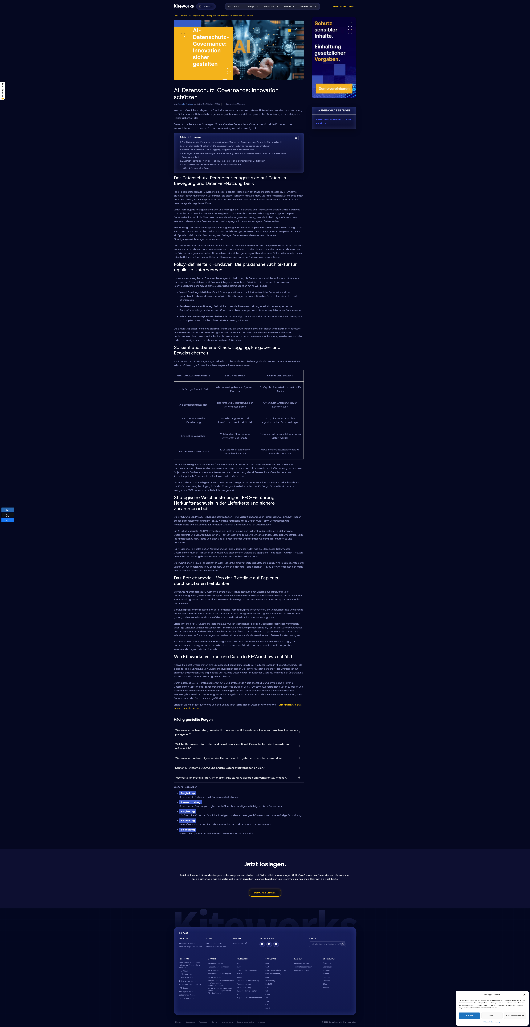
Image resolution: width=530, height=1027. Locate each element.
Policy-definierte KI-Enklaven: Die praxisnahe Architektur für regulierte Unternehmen (226, 145)
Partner (215, 1022)
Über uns (327, 963)
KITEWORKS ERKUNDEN (343, 6)
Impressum (262, 1022)
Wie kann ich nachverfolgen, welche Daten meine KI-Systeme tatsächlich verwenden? (228, 758)
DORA (267, 977)
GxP (266, 991)
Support (240, 977)
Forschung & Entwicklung (248, 981)
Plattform (232, 6)
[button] (524, 994)
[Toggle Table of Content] (295, 138)
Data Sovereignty (273, 974)
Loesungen (190, 1022)
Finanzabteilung (244, 984)
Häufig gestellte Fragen (198, 168)
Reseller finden (301, 963)
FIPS (267, 987)
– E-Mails (183, 971)
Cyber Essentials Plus (275, 970)
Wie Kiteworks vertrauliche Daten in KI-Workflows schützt (211, 164)
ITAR (267, 1001)
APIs (239, 963)
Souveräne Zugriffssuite (190, 985)
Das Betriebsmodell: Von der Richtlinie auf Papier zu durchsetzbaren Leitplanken (223, 160)
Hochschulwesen (214, 977)
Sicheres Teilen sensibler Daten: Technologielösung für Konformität (220, 991)
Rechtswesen (213, 970)
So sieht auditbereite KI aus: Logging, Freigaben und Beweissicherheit (218, 149)
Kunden (326, 974)
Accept (469, 1015)
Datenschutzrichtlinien (245, 1022)
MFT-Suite (183, 988)
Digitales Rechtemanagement (249, 998)
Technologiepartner (303, 967)
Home (176, 16)
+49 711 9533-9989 (214, 943)
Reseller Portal (240, 943)
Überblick (327, 967)
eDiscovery (270, 981)
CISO (239, 967)
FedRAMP (268, 984)
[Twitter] (269, 944)
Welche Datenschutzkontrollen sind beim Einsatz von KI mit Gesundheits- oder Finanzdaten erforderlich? (232, 746)
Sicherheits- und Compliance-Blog (192, 16)
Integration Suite (187, 981)
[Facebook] (276, 944)
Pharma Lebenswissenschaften (221, 981)
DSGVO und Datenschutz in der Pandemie (333, 121)
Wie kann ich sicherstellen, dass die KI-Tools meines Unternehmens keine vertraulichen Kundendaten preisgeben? (237, 732)
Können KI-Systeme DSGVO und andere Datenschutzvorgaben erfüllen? (219, 768)
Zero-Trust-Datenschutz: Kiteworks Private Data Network (190, 965)
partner (287, 6)
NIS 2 (267, 1005)
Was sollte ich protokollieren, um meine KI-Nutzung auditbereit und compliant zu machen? (231, 777)
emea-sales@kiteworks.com (190, 947)
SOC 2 (267, 1008)
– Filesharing (185, 974)
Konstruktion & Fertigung (219, 974)
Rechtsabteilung (244, 987)
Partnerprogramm (301, 970)
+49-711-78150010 (186, 943)
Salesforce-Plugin (187, 995)
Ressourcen (203, 1022)
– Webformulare (186, 978)
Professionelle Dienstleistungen (215, 984)
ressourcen (269, 6)
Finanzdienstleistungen (218, 967)
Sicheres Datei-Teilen (247, 991)
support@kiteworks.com (216, 947)
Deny (492, 1015)
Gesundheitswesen (215, 963)
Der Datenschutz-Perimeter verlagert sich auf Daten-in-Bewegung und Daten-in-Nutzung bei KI (232, 142)
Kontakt (326, 970)
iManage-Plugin (186, 991)
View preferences (514, 1015)
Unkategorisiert (211, 16)
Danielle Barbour (186, 104)
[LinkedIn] (262, 944)
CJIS (267, 967)
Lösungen (250, 6)
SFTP (239, 994)
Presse (326, 987)
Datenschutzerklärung (491, 1022)
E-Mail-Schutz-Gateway (247, 970)
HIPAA (267, 994)
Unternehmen (306, 6)
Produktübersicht (186, 998)
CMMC (267, 963)
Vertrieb (240, 974)
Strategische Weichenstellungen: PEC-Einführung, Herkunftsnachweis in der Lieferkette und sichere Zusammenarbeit (234, 155)
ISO (266, 998)
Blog (325, 984)
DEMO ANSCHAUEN (265, 892)
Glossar (326, 981)
